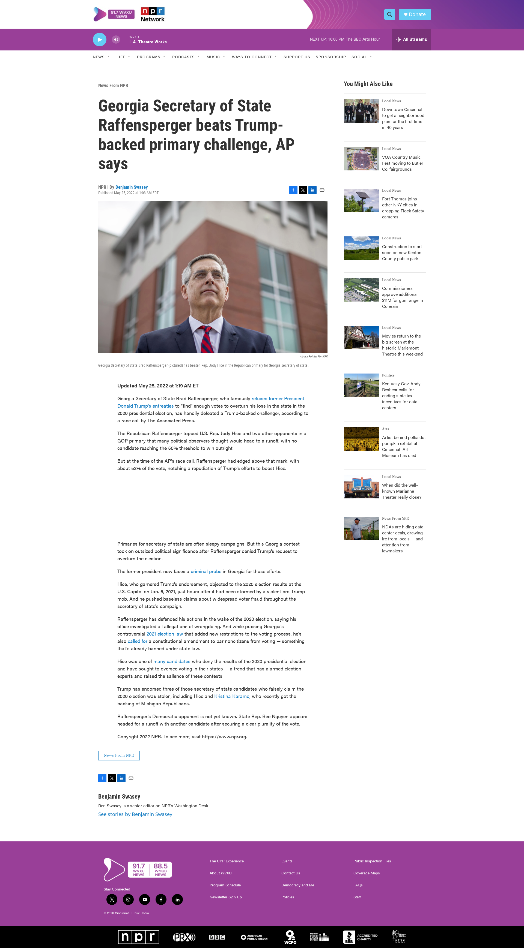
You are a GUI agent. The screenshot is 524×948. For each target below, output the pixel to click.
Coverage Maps (366, 873)
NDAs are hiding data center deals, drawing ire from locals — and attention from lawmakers (402, 538)
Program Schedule (225, 885)
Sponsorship (331, 56)
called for (137, 640)
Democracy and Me (297, 885)
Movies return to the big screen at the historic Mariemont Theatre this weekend (402, 345)
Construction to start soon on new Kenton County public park (402, 252)
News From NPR (113, 85)
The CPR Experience (227, 861)
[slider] (125, 39)
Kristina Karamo (231, 696)
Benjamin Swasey (131, 187)
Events (287, 861)
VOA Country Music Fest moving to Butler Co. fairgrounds (402, 163)
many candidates (171, 661)
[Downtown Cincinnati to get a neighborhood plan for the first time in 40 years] (361, 111)
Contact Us (290, 873)
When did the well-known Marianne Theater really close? (401, 491)
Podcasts (183, 56)
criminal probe (206, 571)
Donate (417, 14)
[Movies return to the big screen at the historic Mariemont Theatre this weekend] (361, 337)
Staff (357, 897)
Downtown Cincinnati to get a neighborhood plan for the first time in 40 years (403, 118)
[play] (99, 40)
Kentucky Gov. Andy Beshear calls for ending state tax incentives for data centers (401, 395)
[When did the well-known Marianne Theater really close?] (361, 486)
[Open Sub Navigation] (109, 57)
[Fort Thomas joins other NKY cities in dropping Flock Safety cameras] (361, 200)
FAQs (358, 885)
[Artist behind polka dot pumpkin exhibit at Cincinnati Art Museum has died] (361, 439)
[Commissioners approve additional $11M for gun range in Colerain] (361, 290)
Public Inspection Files (372, 861)
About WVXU (221, 873)
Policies (287, 897)
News (99, 56)
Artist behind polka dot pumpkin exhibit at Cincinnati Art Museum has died (404, 446)
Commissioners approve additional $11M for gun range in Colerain (402, 297)
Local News (391, 101)
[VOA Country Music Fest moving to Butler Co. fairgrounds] (361, 158)
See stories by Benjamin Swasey (135, 814)
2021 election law (165, 633)
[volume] (116, 40)
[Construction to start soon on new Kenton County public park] (361, 248)
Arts (385, 429)
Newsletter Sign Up (226, 897)
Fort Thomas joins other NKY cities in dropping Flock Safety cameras (403, 207)
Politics (388, 375)
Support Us (297, 56)
